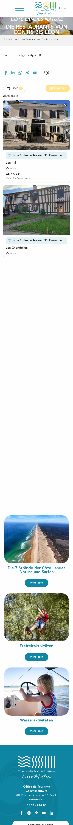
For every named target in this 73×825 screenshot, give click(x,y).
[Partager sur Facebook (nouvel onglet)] (5, 73)
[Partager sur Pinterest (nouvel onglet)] (28, 73)
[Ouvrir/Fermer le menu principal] (24, 8)
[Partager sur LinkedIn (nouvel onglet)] (13, 73)
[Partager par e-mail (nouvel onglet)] (35, 73)
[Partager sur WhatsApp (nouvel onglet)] (20, 73)
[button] (61, 8)
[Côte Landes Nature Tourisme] (45, 8)
